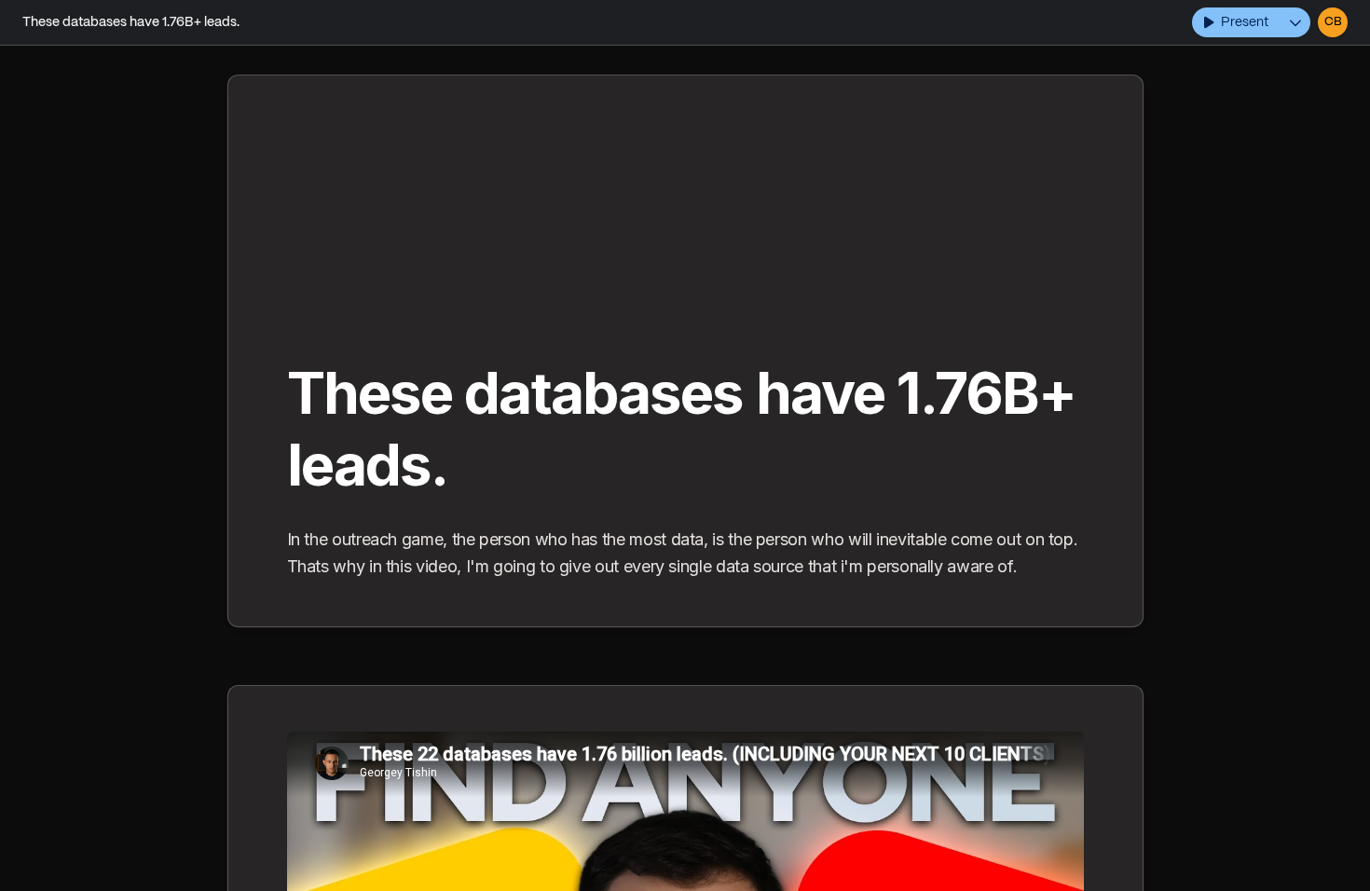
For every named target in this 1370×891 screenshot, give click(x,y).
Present (1244, 22)
